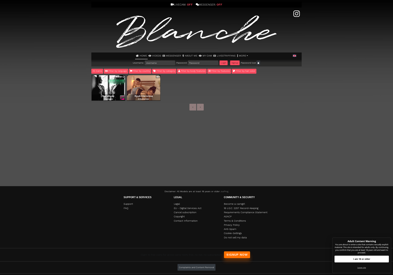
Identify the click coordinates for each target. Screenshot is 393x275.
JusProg (224, 191)
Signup (235, 63)
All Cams (97, 71)
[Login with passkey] (258, 62)
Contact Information (186, 220)
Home (143, 55)
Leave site (361, 267)
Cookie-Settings (233, 233)
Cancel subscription (185, 212)
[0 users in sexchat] (108, 87)
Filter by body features (192, 71)
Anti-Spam (230, 229)
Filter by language (117, 71)
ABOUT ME (191, 55)
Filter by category (165, 71)
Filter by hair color (245, 71)
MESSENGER (173, 55)
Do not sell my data (235, 237)
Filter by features (220, 71)
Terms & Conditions (235, 220)
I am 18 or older (361, 259)
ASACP (228, 216)
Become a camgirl (234, 203)
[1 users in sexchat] (143, 87)
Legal (177, 203)
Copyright (179, 216)
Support (128, 203)
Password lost (248, 63)
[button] (294, 55)
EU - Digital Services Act (187, 208)
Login (223, 63)
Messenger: (210, 4)
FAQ (126, 208)
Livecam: (183, 4)
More (242, 55)
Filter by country (141, 71)
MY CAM (207, 55)
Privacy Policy (232, 224)
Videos (156, 55)
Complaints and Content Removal (196, 267)
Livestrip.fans (226, 55)
